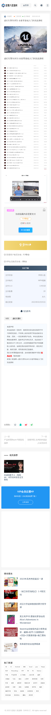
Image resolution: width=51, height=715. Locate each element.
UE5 (7, 319)
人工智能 (22, 675)
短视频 (27, 687)
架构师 (7, 687)
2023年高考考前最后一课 (31, 579)
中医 (6, 675)
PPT (22, 671)
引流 (14, 679)
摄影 (12, 683)
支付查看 (26, 230)
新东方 (35, 683)
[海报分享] (31, 425)
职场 (15, 691)
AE (6, 667)
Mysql (43, 667)
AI (11, 667)
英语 (37, 691)
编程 (40, 687)
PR (28, 671)
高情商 (31, 695)
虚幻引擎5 (17, 319)
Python (39, 671)
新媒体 (43, 683)
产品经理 (14, 675)
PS (33, 671)
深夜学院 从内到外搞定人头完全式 (37, 441)
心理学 (27, 679)
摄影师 (19, 683)
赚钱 (24, 695)
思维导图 (34, 679)
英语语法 (16, 695)
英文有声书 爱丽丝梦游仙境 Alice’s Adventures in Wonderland (32, 619)
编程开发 (8, 691)
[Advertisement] (25, 393)
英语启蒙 (8, 695)
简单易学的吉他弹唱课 (30, 644)
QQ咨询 (26, 311)
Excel (30, 667)
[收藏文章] (15, 425)
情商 (42, 679)
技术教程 (27, 16)
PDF (6, 671)
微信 (20, 679)
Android (17, 667)
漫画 (20, 687)
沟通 (14, 687)
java (36, 667)
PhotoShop (14, 671)
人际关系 (31, 675)
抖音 (6, 683)
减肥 (38, 675)
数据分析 (27, 683)
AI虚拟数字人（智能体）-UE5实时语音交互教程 (13, 477)
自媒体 (22, 691)
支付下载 (25, 268)
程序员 (34, 687)
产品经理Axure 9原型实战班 (14, 441)
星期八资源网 (12, 359)
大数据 (7, 679)
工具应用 (18, 16)
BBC (24, 667)
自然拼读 (30, 691)
